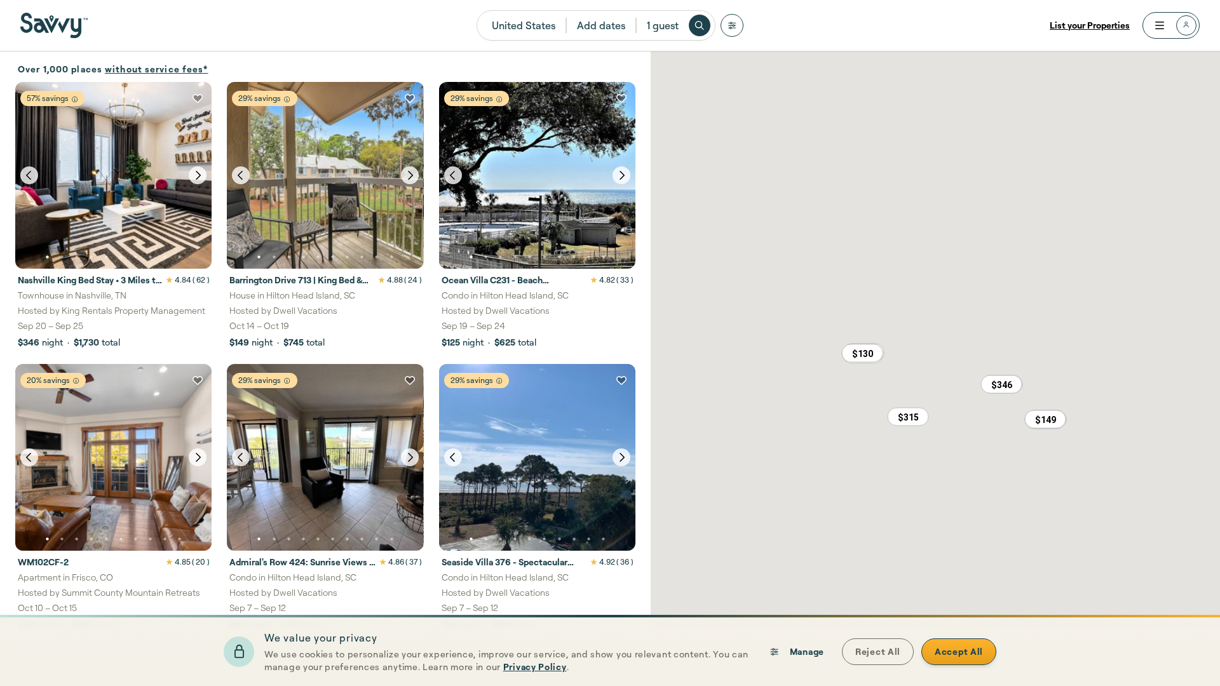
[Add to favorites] (197, 98)
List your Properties (1090, 25)
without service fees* (156, 69)
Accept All (959, 651)
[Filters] (732, 25)
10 (179, 257)
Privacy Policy (535, 666)
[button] (1001, 384)
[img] (74, 99)
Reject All (877, 651)
